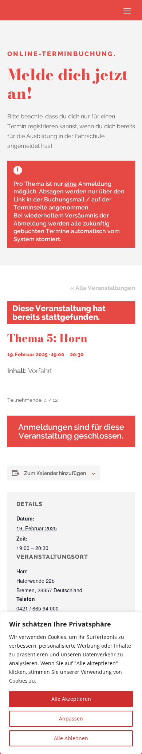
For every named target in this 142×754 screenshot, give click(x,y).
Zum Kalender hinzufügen (55, 473)
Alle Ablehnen (71, 738)
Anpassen (71, 718)
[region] (71, 683)
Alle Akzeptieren (71, 698)
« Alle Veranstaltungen (102, 287)
